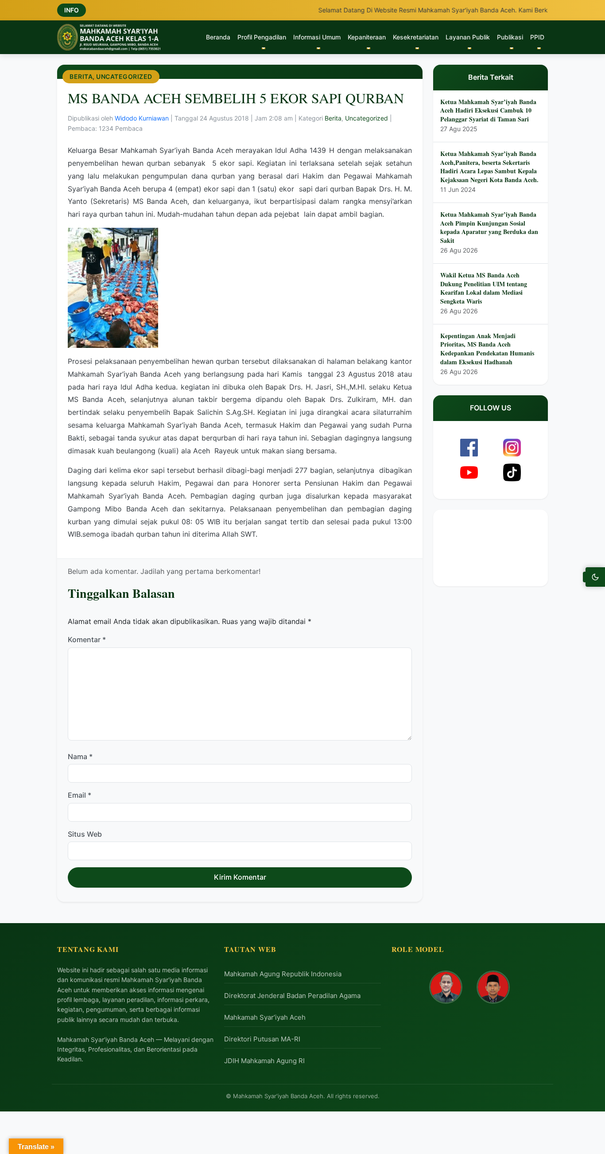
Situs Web (85, 834)
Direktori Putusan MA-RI (262, 1039)
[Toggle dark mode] (595, 577)
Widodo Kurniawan (143, 118)
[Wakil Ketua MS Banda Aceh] (493, 987)
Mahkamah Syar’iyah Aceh (265, 1017)
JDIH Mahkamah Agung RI (264, 1061)
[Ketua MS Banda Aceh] (446, 987)
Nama (80, 756)
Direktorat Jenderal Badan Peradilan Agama (292, 995)
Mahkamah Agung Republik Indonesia (282, 974)
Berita (81, 76)
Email (79, 795)
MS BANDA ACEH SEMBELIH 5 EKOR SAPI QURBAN (236, 97)
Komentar (87, 639)
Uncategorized (124, 76)
